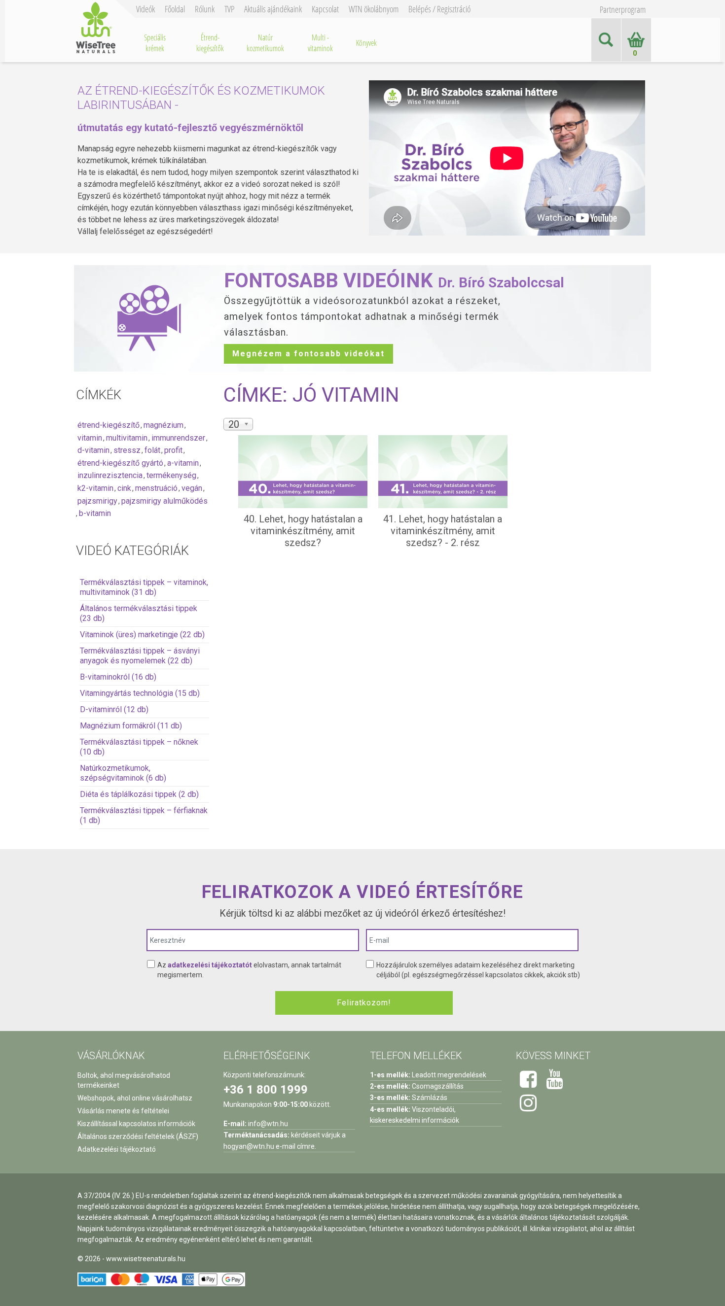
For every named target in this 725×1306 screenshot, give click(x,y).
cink (124, 488)
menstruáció (156, 488)
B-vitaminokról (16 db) (118, 677)
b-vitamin (95, 513)
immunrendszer (178, 438)
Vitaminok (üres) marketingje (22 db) (142, 634)
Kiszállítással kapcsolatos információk (136, 1124)
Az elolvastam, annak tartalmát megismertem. (249, 970)
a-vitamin (183, 463)
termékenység (171, 475)
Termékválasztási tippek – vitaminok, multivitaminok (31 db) (144, 587)
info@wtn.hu (268, 1124)
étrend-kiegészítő (108, 425)
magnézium (163, 425)
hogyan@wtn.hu (248, 1146)
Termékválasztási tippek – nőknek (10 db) (139, 746)
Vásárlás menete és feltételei (123, 1111)
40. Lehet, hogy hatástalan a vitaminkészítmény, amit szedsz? (303, 531)
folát (152, 450)
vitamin (89, 438)
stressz (127, 450)
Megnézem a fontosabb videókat (308, 353)
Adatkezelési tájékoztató (116, 1149)
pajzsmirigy (97, 501)
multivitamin (126, 438)
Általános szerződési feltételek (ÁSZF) (137, 1136)
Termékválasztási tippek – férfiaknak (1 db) (144, 815)
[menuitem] (154, 43)
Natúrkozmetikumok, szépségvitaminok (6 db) (123, 773)
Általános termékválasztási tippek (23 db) (138, 613)
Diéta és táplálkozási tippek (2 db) (139, 794)
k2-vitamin (95, 488)
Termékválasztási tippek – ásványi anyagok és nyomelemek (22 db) (140, 655)
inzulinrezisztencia (110, 475)
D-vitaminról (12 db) (114, 709)
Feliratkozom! (364, 1002)
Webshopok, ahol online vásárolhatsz (134, 1098)
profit (173, 450)
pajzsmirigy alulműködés (164, 501)
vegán (191, 488)
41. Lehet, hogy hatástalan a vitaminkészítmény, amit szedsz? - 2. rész (442, 531)
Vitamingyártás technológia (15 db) (140, 693)
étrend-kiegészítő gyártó (120, 463)
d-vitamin (93, 450)
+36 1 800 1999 (265, 1090)
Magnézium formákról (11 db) (131, 725)
